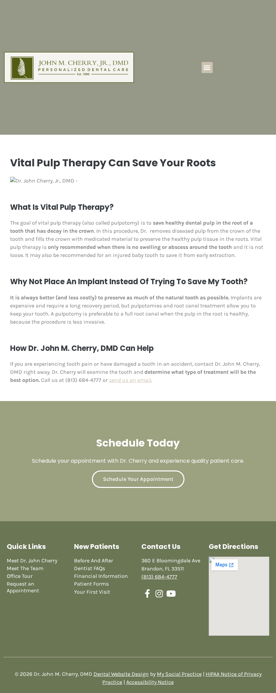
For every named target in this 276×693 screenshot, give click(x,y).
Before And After (93, 560)
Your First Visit (92, 592)
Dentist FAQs (89, 568)
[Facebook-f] (147, 593)
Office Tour (20, 576)
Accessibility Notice (150, 682)
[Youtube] (171, 593)
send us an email (130, 380)
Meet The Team (25, 568)
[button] (207, 67)
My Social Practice (179, 674)
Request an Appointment (23, 587)
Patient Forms (91, 584)
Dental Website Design (121, 674)
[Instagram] (159, 593)
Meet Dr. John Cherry (32, 560)
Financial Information (101, 576)
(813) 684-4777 (159, 576)
